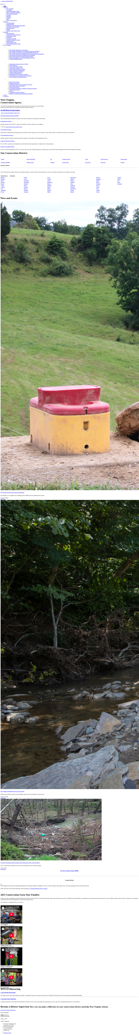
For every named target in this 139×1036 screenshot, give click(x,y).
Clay (2, 188)
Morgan (72, 180)
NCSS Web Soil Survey (14, 89)
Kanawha (26, 191)
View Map (12, 176)
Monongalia (73, 177)
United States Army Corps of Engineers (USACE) (20, 84)
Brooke (2, 184)
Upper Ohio (87, 162)
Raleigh (98, 177)
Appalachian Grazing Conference (17, 92)
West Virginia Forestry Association (17, 69)
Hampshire (26, 182)
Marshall (49, 185)
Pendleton (72, 185)
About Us (5, 7)
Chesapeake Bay (10, 24)
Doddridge (3, 190)
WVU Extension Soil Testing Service (17, 77)
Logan (48, 180)
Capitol (2, 159)
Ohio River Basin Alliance (15, 73)
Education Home (10, 33)
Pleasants (72, 187)
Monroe (72, 179)
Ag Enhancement (10, 23)
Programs (5, 21)
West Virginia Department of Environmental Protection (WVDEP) (24, 51)
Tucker (97, 187)
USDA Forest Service (14, 87)
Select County (4, 176)
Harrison (26, 187)
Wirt (118, 180)
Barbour (3, 177)
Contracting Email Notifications (8, 999)
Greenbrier (26, 180)
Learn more (3, 1010)
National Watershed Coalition (16, 72)
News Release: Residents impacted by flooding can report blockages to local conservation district (20, 862)
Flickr (7, 19)
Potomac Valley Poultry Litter (13, 30)
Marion (49, 184)
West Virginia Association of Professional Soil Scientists (22, 55)
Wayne (97, 191)
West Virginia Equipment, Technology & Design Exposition (23, 88)
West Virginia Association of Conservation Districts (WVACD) (23, 52)
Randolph (98, 179)
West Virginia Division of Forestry (17, 86)
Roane (97, 182)
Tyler (97, 188)
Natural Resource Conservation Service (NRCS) (20, 75)
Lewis (48, 177)
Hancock (26, 184)
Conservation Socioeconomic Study (14, 127)
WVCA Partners (7, 45)
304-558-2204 (9, 1)
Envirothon (9, 37)
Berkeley (3, 179)
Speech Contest (9, 41)
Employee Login (7, 1032)
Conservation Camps (11, 36)
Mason (48, 187)
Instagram (8, 16)
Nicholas (72, 182)
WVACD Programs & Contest (13, 43)
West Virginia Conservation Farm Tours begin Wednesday (12, 492)
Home (4, 6)
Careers (5, 95)
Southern (52, 162)
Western (122, 162)
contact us (4, 1)
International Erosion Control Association (18, 74)
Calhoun (3, 187)
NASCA (11, 91)
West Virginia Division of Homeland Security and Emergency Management (26, 54)
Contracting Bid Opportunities (8, 992)
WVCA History (10, 8)
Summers (98, 184)
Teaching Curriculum (11, 38)
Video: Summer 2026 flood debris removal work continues (12, 791)
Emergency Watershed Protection (7, 146)
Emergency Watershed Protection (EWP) (15, 25)
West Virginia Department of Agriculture (18, 50)
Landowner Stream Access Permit (7, 141)
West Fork (103, 162)
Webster (119, 177)
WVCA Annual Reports (11, 14)
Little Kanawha (104, 159)
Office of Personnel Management (16, 70)
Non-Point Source (10, 28)
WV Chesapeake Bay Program (7, 135)
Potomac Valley (30, 162)
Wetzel (118, 179)
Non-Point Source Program (6, 121)
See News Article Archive (69, 870)
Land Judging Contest (11, 42)
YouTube (8, 17)
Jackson (26, 188)
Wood (118, 182)
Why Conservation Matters (7, 113)
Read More (3, 499)
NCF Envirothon (13, 65)
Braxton (2, 182)
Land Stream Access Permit (12, 27)
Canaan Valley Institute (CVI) (16, 68)
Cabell (2, 185)
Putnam (72, 191)
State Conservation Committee (13, 12)
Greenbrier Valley (66, 159)
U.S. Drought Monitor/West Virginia (37, 888)
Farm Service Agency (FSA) (15, 66)
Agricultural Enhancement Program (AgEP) (10, 115)
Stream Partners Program (6, 129)
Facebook (8, 15)
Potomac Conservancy (14, 83)
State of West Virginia (14, 82)
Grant (25, 179)
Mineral (49, 190)
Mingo (48, 191)
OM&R (8, 29)
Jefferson (26, 190)
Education (5, 32)
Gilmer (25, 177)
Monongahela (124, 159)
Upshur (98, 190)
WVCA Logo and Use (11, 20)
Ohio (71, 184)
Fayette (2, 191)
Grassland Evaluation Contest (13, 40)
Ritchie (97, 180)
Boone (2, 180)
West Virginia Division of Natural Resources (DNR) (21, 56)
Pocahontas (73, 188)
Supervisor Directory (11, 1010)
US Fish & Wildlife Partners (15, 59)
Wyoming (119, 184)
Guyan (86, 159)
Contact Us (6, 96)
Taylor (97, 185)
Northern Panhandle (5, 162)
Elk (51, 159)
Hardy (25, 185)
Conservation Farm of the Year (13, 34)
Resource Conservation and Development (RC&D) (21, 93)
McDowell (49, 182)
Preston (72, 190)
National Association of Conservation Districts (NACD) (22, 57)
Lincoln (49, 179)
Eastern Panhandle (31, 159)
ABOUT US (17, 113)
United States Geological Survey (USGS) (18, 64)
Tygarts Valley (65, 162)
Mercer (49, 188)
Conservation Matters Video (12, 11)
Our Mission (9, 10)
